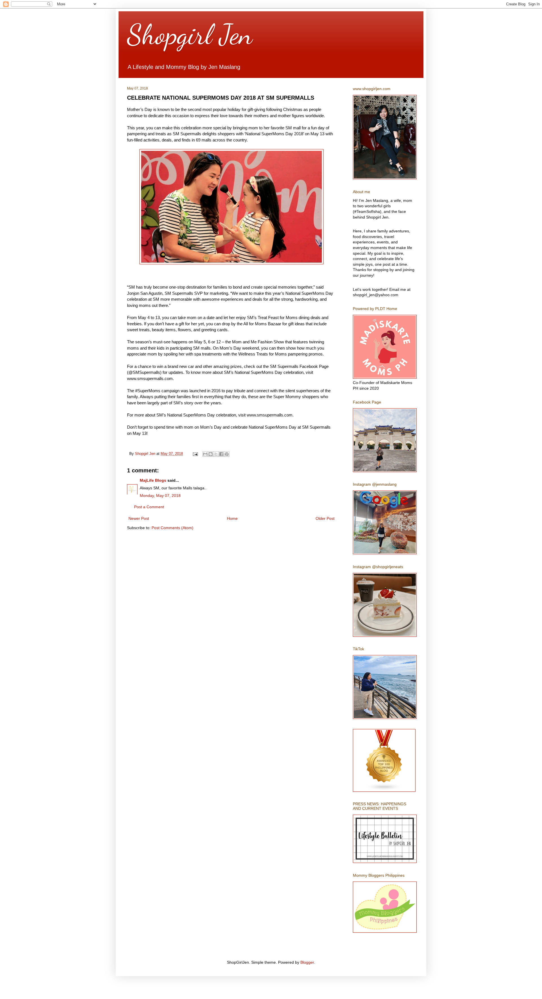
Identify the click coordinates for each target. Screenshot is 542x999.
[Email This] (205, 454)
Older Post (325, 518)
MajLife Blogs (153, 480)
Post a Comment (149, 507)
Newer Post (138, 518)
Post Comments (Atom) (172, 527)
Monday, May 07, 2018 (160, 495)
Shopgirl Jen (189, 34)
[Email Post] (195, 454)
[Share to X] (216, 454)
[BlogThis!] (210, 454)
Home (232, 518)
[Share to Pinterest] (227, 454)
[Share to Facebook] (221, 454)
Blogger (307, 962)
